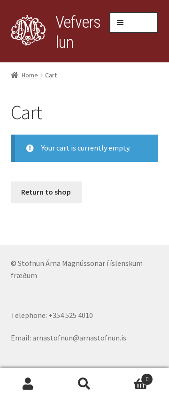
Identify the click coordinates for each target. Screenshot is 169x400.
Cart (130, 376)
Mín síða (28, 384)
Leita (84, 384)
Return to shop (46, 191)
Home (30, 75)
